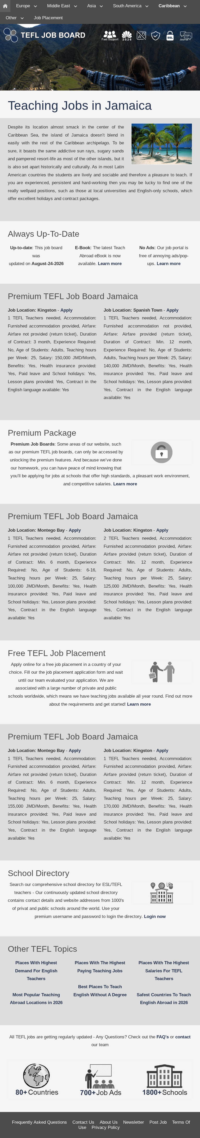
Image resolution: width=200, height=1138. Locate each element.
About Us (109, 1122)
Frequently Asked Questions (39, 1122)
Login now (155, 916)
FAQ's (163, 1036)
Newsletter (133, 1122)
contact (183, 1036)
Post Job (158, 1122)
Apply (66, 310)
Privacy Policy (106, 1127)
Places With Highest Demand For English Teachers (36, 970)
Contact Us (83, 1122)
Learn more (110, 263)
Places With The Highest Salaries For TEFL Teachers (164, 970)
